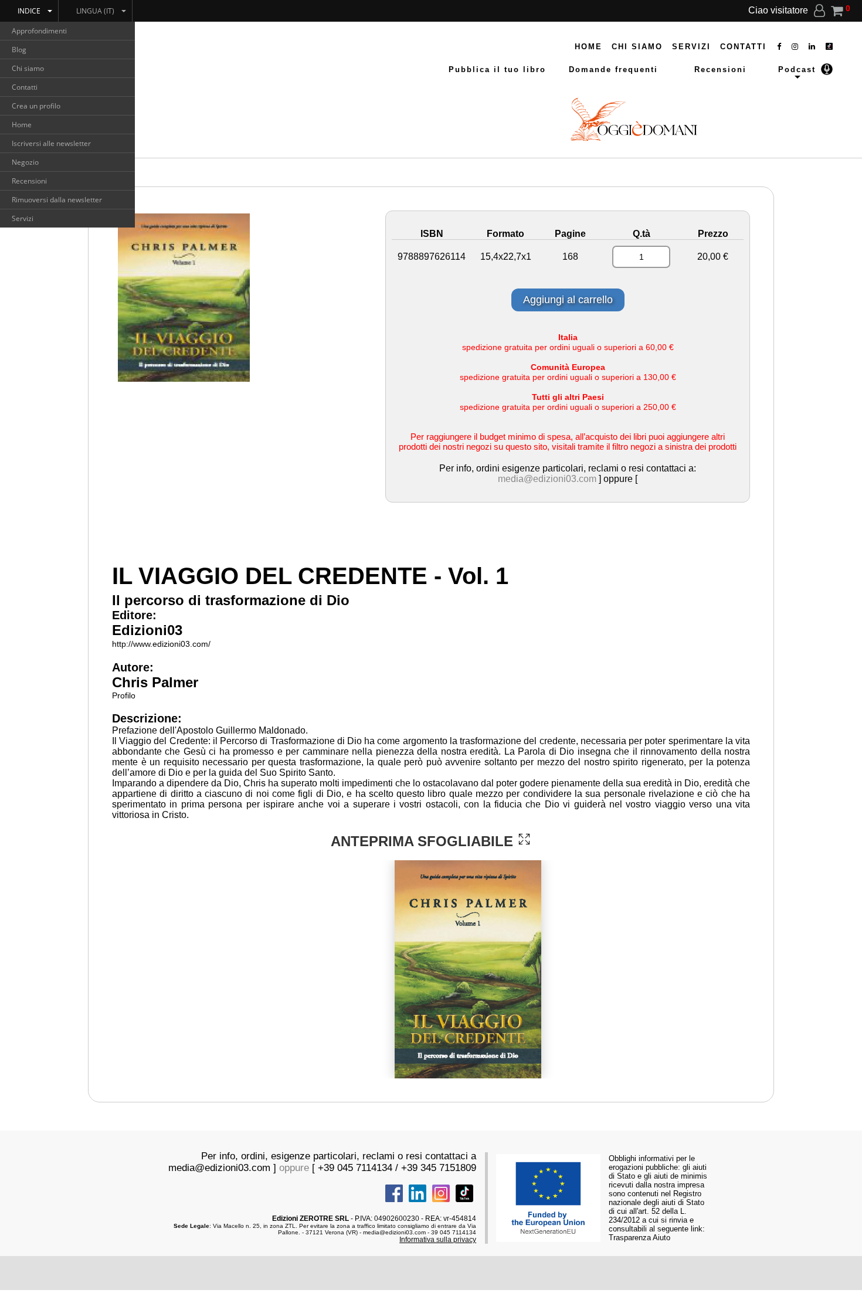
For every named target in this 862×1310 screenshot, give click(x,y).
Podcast (797, 69)
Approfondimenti (39, 31)
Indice (29, 11)
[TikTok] (829, 46)
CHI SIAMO (637, 46)
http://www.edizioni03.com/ (161, 644)
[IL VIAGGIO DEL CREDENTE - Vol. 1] (524, 839)
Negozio (25, 162)
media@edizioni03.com (547, 479)
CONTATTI (743, 46)
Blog (19, 50)
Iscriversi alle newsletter (51, 143)
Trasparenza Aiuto (639, 1237)
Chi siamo (28, 68)
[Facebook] (779, 46)
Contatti (25, 87)
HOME (588, 46)
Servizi (22, 218)
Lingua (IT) (95, 11)
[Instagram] (795, 46)
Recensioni (29, 181)
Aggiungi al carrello (568, 300)
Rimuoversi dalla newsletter (57, 200)
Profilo (123, 695)
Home (22, 125)
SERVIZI (691, 46)
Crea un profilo (36, 106)
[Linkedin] (812, 46)
